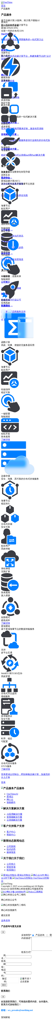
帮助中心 (11, 835)
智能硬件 (11, 802)
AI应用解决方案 (14, 814)
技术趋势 (11, 849)
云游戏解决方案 (14, 820)
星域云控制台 (24, 875)
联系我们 (11, 870)
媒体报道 (11, 852)
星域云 (10, 796)
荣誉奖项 (11, 867)
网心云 (10, 799)
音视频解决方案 (14, 817)
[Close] (3, 932)
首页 (3, 6)
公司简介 (11, 864)
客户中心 (11, 832)
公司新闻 (11, 846)
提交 (4, 985)
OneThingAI (12, 794)
